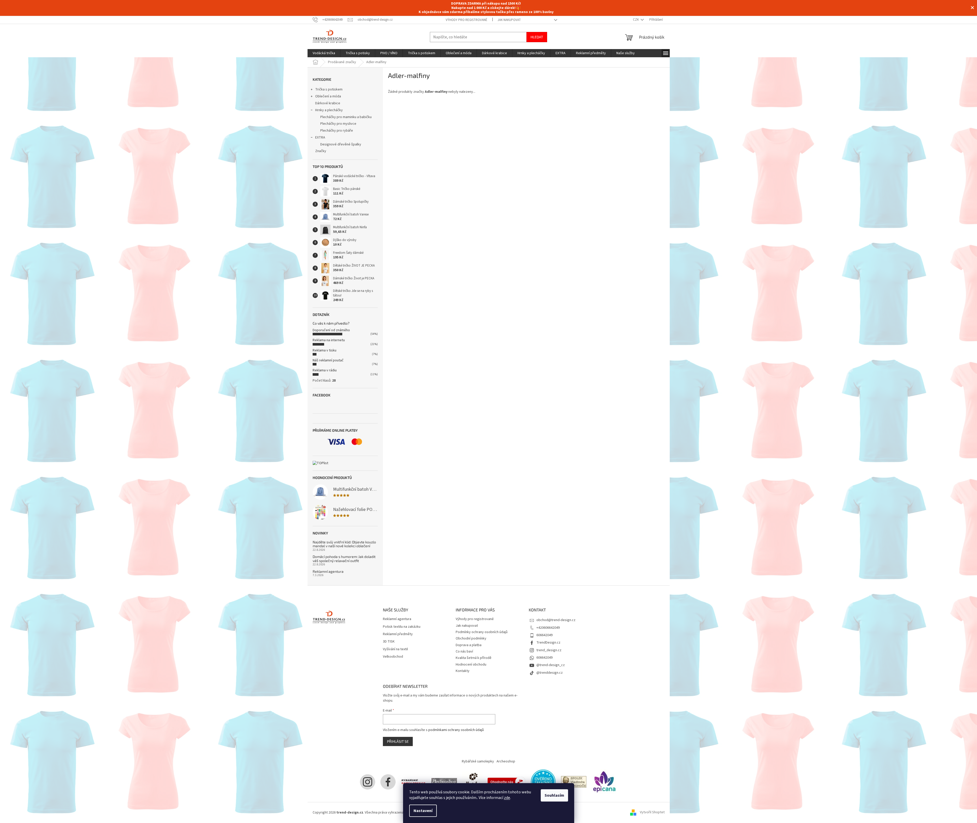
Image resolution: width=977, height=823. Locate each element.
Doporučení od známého (331, 330)
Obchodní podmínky (471, 638)
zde (507, 798)
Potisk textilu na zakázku (401, 626)
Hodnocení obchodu (471, 664)
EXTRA (320, 137)
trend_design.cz (548, 650)
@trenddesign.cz (549, 672)
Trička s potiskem (329, 89)
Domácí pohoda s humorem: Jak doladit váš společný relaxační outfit (344, 559)
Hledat (537, 37)
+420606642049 (548, 627)
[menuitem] (324, 53)
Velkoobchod (393, 656)
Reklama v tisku (324, 350)
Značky (320, 151)
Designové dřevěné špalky (340, 144)
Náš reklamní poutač (328, 360)
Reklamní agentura (328, 571)
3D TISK (389, 641)
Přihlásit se (398, 741)
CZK (636, 19)
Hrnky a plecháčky (329, 110)
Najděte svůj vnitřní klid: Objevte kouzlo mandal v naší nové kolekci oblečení (344, 544)
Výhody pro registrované (466, 20)
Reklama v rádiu (325, 370)
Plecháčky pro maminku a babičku (346, 117)
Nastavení (423, 811)
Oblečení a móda (328, 96)
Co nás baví (464, 651)
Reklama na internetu (329, 340)
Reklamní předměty (398, 634)
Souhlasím (554, 795)
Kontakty (462, 670)
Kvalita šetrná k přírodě (473, 657)
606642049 (544, 635)
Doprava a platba (468, 645)
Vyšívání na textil (395, 649)
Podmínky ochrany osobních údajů (482, 632)
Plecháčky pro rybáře (336, 130)
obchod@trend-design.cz (555, 620)
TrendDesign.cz (548, 642)
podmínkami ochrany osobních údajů (456, 730)
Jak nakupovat (509, 20)
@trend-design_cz (550, 665)
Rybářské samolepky (478, 761)
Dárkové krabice (327, 103)
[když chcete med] (472, 781)
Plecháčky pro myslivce (338, 123)
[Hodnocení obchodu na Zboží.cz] (506, 781)
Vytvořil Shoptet (652, 812)
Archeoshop (506, 761)
